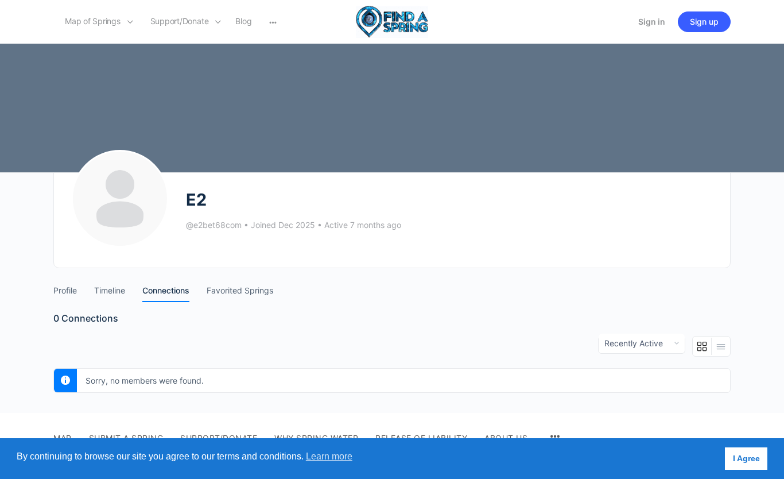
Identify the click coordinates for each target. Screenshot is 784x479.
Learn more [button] (329, 456)
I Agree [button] (746, 458)
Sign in (651, 21)
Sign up (704, 21)
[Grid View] (702, 346)
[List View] (721, 346)
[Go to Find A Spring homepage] (392, 21)
